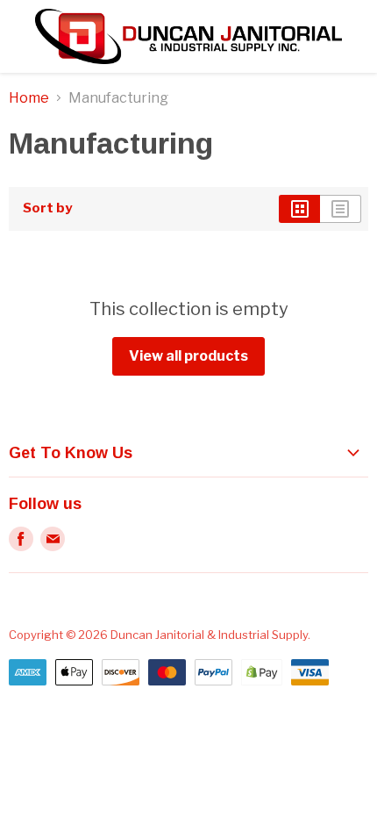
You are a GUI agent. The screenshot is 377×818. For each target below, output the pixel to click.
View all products (188, 356)
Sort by (47, 208)
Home (29, 98)
